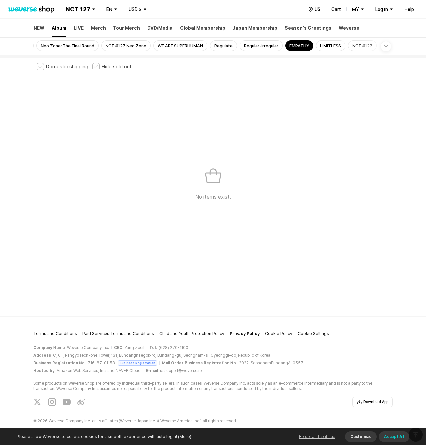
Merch (98, 28)
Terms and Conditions (55, 333)
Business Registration (137, 363)
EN (109, 9)
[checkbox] (62, 66)
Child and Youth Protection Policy (191, 333)
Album (59, 28)
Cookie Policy (278, 333)
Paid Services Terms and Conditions (118, 333)
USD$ (135, 9)
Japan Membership (255, 28)
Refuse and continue (317, 436)
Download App (375, 402)
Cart (336, 9)
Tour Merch (126, 28)
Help (409, 9)
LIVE (79, 28)
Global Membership (202, 28)
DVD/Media (160, 28)
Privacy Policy (245, 333)
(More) (184, 436)
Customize (360, 436)
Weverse (349, 28)
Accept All (394, 436)
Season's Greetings (308, 28)
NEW (39, 28)
